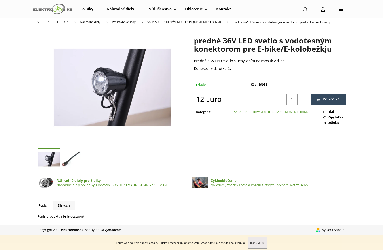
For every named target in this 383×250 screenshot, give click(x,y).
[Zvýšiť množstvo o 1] (302, 99)
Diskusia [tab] (64, 205)
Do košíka (331, 99)
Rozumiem (257, 243)
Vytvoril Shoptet (334, 230)
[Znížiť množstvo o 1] (281, 99)
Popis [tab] (43, 205)
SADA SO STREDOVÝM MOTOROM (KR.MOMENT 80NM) (271, 112)
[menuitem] (90, 9)
